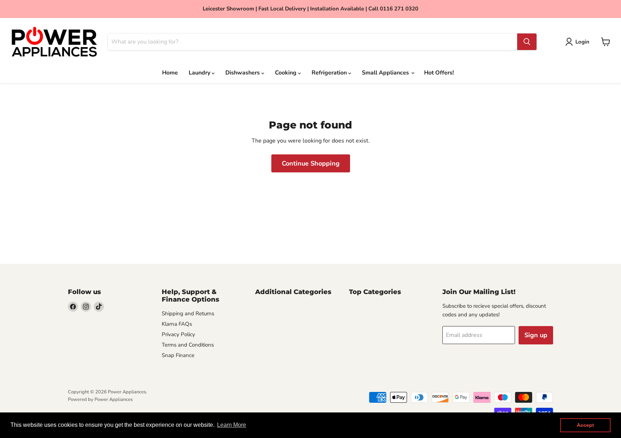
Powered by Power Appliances (100, 399)
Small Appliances (386, 73)
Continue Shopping (311, 163)
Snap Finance (178, 355)
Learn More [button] (231, 425)
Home (170, 73)
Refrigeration (330, 73)
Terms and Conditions (188, 344)
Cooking (286, 73)
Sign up (535, 335)
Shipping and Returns (188, 313)
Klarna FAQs (177, 324)
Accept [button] (585, 425)
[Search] (527, 41)
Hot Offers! (439, 73)
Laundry (200, 73)
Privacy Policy (178, 334)
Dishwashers (243, 73)
